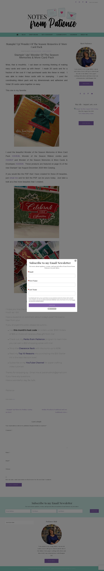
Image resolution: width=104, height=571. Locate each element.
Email (31, 272)
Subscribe (52, 305)
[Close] (74, 261)
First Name (33, 281)
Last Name (33, 289)
